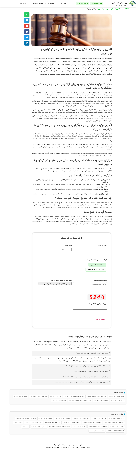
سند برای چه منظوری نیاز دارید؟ (61, 280)
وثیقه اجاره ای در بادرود (117, 401)
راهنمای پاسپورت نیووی (79, 427)
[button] (110, 80)
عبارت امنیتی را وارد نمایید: (98, 304)
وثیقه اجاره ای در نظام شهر (101, 401)
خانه (134, 9)
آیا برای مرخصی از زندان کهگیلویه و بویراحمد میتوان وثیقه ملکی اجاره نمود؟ (85, 377)
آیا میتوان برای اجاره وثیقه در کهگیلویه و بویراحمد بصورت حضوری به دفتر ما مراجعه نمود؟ (81, 382)
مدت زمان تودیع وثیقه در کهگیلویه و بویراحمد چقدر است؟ (90, 371)
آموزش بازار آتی (18, 423)
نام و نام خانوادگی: (100, 246)
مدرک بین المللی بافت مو (117, 427)
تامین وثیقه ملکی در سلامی (59, 401)
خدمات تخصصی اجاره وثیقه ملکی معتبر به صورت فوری (114, 9)
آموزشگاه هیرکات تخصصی (45, 418)
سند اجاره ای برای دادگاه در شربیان (96, 396)
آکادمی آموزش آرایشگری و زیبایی (33, 423)
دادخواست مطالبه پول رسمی (62, 418)
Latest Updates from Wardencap (98, 427)
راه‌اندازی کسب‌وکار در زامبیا (97, 431)
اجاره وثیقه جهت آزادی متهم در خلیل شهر (80, 401)
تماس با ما (23, 3)
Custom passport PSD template (92, 423)
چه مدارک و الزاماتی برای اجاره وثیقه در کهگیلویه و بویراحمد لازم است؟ (87, 366)
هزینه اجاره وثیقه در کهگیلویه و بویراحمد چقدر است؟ (92, 353)
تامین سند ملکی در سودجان (116, 396)
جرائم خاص (25, 427)
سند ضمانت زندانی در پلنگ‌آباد (38, 396)
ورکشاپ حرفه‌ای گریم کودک (38, 427)
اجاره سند (51, 3)
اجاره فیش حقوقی (37, 3)
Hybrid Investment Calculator (115, 431)
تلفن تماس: (67, 246)
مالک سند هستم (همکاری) (96, 270)
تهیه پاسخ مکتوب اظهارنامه (99, 418)
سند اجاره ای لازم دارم (97, 265)
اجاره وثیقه (62, 3)
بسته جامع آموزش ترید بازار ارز (71, 423)
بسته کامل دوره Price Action (52, 423)
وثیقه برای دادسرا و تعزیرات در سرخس (74, 396)
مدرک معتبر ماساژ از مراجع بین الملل (26, 418)
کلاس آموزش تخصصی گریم (116, 418)
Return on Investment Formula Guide (59, 427)
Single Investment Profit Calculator (114, 423)
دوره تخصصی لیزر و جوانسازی (81, 418)
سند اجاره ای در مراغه (55, 396)
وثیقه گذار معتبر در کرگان (20, 396)
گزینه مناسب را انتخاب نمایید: (97, 260)
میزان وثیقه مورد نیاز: (99, 280)
